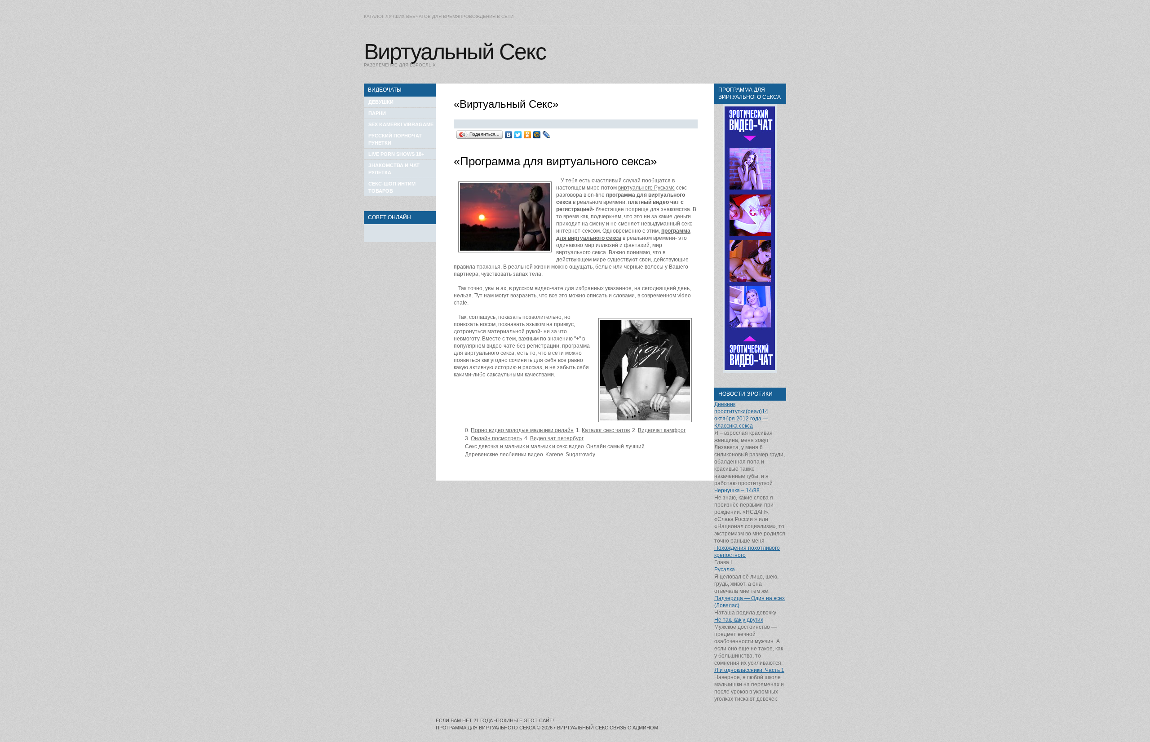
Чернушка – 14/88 (737, 490)
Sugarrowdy (580, 454)
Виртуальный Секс (455, 51)
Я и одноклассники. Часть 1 (749, 670)
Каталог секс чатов (606, 430)
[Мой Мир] (537, 135)
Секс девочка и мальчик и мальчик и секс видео (524, 446)
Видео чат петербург (557, 438)
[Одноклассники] (527, 135)
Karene (554, 454)
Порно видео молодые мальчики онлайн (522, 430)
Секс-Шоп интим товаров (392, 187)
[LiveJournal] (546, 135)
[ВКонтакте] (508, 135)
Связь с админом (634, 727)
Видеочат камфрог (662, 430)
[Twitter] (518, 135)
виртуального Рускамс (646, 188)
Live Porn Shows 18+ (396, 154)
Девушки (381, 102)
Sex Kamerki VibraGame (400, 124)
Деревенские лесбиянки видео (504, 454)
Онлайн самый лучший (615, 446)
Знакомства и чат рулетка (394, 169)
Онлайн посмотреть (496, 438)
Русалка (724, 569)
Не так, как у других (738, 620)
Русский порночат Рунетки (395, 139)
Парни (377, 113)
